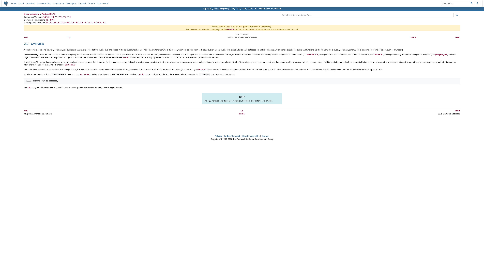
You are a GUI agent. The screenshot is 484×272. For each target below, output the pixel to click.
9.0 (90, 22)
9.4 (72, 22)
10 (59, 22)
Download (30, 3)
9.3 (76, 22)
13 (47, 22)
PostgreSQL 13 (48, 14)
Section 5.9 (70, 65)
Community (58, 3)
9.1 (86, 22)
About (21, 3)
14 (69, 17)
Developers (71, 3)
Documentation (44, 3)
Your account (103, 3)
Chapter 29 (203, 69)
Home (13, 3)
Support (82, 3)
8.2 (104, 22)
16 (61, 17)
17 (57, 17)
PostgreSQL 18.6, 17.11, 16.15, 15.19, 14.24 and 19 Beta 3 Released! (250, 8)
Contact (265, 136)
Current (46, 17)
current (230, 29)
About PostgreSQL (251, 136)
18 (53, 17)
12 (51, 22)
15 (65, 17)
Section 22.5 (143, 74)
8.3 (99, 22)
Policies (218, 136)
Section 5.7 (378, 54)
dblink (125, 57)
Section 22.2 (85, 74)
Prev (26, 37)
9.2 (81, 22)
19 (47, 20)
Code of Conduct (232, 136)
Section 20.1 (312, 54)
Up (69, 37)
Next (457, 37)
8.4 (95, 22)
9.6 (63, 22)
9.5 (67, 22)
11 (55, 22)
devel (52, 20)
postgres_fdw (441, 54)
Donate (91, 3)
